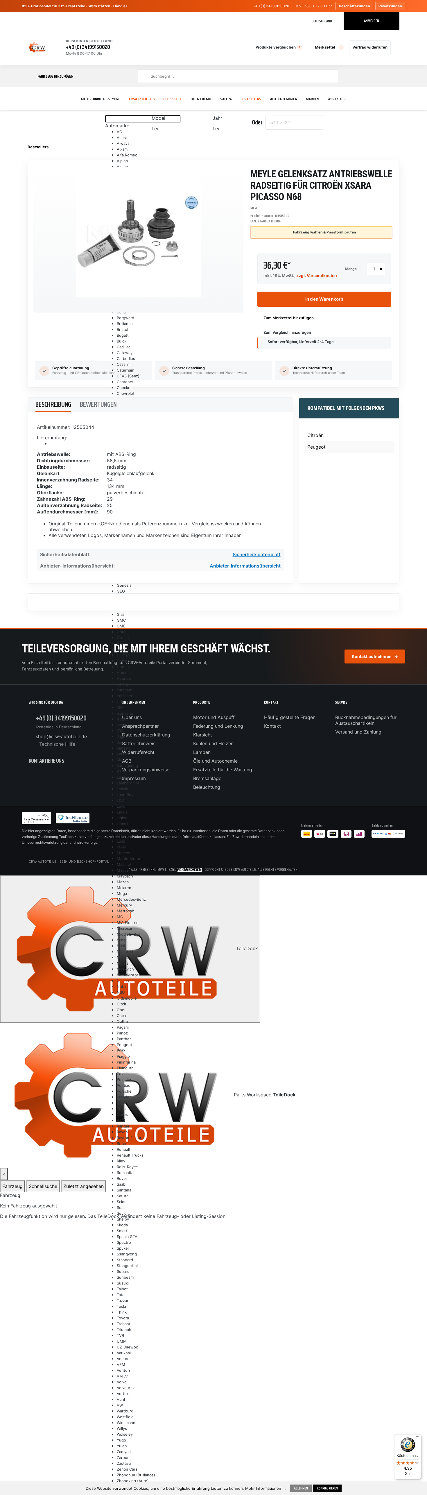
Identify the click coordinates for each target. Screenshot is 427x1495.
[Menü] (417, 1437)
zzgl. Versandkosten (316, 275)
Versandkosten (189, 869)
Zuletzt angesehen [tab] (83, 1186)
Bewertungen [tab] (98, 404)
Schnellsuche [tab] (43, 1186)
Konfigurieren (327, 1488)
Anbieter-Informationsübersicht (245, 566)
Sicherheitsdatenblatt (257, 554)
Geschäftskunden (354, 6)
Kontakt (272, 726)
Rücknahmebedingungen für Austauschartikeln (366, 720)
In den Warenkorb (324, 299)
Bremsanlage (207, 778)
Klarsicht (202, 735)
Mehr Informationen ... (265, 1488)
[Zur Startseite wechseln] (37, 47)
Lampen (202, 752)
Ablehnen (301, 1488)
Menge (351, 269)
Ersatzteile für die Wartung (222, 770)
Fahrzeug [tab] (12, 1186)
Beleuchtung (206, 787)
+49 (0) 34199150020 (271, 6)
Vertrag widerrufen (369, 47)
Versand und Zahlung (358, 732)
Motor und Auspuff (214, 717)
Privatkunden (390, 6)
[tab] (53, 405)
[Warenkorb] (396, 47)
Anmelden (371, 21)
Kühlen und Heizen (213, 743)
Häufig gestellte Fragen (289, 717)
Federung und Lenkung (218, 726)
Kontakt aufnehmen (375, 656)
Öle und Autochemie (215, 761)
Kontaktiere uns (46, 760)
